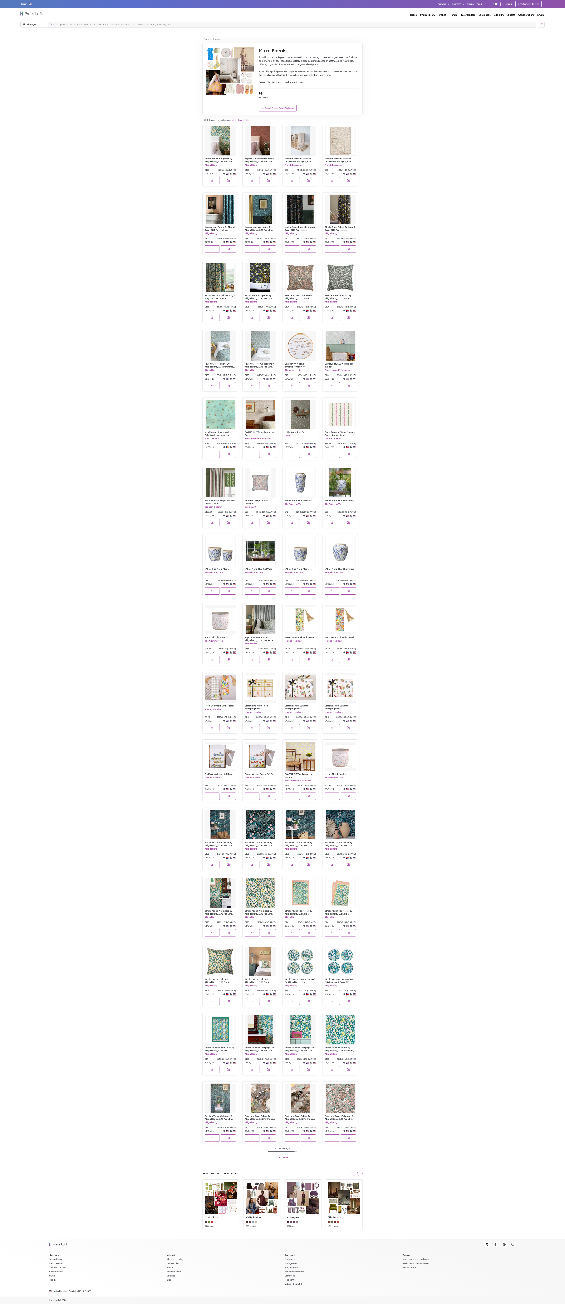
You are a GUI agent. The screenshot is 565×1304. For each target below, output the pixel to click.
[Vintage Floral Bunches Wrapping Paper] (300, 688)
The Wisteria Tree (294, 504)
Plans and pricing (175, 1259)
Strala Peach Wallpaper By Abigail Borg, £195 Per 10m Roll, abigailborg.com (218, 160)
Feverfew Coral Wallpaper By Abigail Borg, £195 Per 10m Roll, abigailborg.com (339, 1117)
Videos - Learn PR (293, 1284)
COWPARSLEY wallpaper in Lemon (298, 775)
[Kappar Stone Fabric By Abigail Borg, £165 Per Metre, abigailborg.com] (260, 619)
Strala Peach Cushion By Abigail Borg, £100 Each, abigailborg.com (217, 981)
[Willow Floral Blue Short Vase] (340, 483)
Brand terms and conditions (415, 1259)
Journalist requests (58, 1267)
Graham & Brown (333, 438)
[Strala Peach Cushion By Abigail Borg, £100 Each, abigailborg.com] (220, 961)
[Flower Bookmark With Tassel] (300, 619)
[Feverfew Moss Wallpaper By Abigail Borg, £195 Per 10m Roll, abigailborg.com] (260, 346)
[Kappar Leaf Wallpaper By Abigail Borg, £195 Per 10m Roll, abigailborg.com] (260, 209)
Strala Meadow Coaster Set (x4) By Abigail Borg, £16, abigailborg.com (339, 981)
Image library (427, 14)
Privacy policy (409, 1267)
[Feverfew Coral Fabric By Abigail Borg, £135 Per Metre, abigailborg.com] (260, 1098)
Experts (511, 14)
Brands (442, 14)
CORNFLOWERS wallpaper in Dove (259, 433)
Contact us (290, 1275)
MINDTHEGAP (212, 438)
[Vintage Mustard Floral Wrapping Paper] (260, 688)
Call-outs (498, 14)
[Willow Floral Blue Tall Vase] (300, 483)
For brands (290, 1259)
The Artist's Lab (292, 370)
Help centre (290, 1280)
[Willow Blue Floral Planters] (220, 551)
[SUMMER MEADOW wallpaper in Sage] (340, 346)
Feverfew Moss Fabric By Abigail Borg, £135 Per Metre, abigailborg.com (219, 365)
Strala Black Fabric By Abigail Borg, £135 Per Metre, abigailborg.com (340, 228)
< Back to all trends (211, 39)
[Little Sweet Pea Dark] (300, 414)
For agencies (291, 1263)
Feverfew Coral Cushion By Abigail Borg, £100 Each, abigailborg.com (298, 297)
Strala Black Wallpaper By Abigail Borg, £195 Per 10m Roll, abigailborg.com (258, 297)
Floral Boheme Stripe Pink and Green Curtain (220, 502)
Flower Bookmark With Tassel (299, 637)
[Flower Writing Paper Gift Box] (260, 756)
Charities (171, 1275)
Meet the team (174, 1271)
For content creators (294, 1271)
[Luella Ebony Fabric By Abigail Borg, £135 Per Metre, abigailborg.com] (300, 209)
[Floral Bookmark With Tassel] (340, 619)
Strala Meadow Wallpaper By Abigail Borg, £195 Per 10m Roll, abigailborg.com (259, 1049)
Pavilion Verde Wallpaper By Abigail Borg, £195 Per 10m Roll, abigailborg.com (219, 1117)
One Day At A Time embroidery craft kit (295, 365)
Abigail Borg (211, 165)
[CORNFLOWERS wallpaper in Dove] (260, 414)
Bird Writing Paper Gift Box (218, 774)
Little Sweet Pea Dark (295, 432)
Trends (453, 14)
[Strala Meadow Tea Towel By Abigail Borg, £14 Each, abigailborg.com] (220, 1030)
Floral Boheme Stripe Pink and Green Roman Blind (340, 433)
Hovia (287, 435)
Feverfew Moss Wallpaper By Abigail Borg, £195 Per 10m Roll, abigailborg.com (259, 365)
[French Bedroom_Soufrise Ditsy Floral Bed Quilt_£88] (300, 141)
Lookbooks (484, 14)
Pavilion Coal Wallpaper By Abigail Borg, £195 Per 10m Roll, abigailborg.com (218, 844)
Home (413, 14)
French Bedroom (293, 165)
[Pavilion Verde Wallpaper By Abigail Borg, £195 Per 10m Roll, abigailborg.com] (220, 1098)
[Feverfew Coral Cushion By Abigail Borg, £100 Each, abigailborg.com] (300, 277)
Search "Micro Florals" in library (279, 108)
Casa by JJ (250, 507)
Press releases (467, 14)
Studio (541, 14)
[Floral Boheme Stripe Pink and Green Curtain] (220, 483)
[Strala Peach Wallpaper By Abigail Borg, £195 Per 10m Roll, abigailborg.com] (220, 141)
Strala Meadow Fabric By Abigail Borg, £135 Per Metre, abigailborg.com (339, 1049)
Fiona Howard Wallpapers (338, 370)
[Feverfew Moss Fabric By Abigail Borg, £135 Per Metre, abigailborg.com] (220, 346)
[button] (26, 4)
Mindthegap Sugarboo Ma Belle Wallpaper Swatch (218, 433)
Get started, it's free (528, 4)
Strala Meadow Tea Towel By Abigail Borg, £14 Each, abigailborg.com (219, 1049)
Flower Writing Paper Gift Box (260, 774)
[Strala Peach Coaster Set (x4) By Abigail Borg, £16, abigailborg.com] (300, 961)
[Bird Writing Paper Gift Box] (220, 756)
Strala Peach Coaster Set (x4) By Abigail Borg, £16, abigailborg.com (300, 981)
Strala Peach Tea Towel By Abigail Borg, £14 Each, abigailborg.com (298, 912)
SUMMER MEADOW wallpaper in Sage (339, 365)
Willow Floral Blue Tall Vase (298, 500)
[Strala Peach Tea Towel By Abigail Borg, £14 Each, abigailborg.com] (300, 893)
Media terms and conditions (415, 1263)
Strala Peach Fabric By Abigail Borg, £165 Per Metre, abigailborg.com (220, 297)
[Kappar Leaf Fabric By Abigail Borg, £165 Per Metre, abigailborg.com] (220, 209)
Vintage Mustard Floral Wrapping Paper (256, 707)
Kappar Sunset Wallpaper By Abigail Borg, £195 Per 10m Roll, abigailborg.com (259, 160)
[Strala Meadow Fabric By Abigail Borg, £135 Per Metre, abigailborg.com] (340, 1030)
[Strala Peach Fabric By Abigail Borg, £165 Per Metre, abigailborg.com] (220, 277)
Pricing (470, 4)
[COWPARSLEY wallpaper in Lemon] (300, 756)
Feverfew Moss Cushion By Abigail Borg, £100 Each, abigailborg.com (338, 297)
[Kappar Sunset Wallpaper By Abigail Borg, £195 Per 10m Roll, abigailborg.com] (260, 141)
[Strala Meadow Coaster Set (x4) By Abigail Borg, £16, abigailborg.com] (340, 961)
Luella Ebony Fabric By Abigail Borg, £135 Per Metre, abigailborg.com (300, 228)
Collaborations (526, 14)
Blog (169, 1280)
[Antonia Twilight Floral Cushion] (260, 483)
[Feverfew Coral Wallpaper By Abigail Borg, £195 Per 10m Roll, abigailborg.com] (340, 1098)
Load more (282, 1157)
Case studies (173, 1263)
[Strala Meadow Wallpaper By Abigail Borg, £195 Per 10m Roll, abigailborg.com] (260, 1030)
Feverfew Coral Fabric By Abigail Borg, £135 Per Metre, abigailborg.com (259, 1117)
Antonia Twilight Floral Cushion (256, 502)
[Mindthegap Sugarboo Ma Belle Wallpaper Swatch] (220, 414)
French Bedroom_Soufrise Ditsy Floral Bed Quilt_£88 (298, 160)
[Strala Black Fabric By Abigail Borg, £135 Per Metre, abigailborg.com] (340, 209)
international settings (241, 120)
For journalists (291, 1267)
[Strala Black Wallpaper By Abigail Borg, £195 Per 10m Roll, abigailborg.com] (260, 277)
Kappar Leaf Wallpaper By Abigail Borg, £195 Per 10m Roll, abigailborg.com (258, 228)
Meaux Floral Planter (215, 637)
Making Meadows (294, 641)
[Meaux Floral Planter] (220, 619)
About (170, 1267)
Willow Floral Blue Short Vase (339, 500)
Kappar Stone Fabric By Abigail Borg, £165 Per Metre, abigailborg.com (259, 639)
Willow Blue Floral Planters (218, 569)
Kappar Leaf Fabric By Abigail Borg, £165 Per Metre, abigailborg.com (220, 228)
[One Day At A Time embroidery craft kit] (300, 346)
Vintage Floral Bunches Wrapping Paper (296, 707)
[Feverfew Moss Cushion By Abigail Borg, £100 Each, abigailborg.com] (340, 277)
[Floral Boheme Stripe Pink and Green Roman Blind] (340, 414)
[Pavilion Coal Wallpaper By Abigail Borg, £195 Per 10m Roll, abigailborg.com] (220, 824)
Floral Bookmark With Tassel (339, 637)
